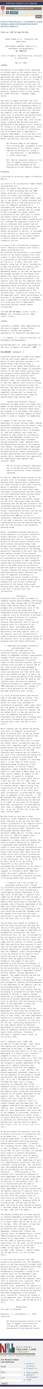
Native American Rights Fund (23, 8)
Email (3, 1366)
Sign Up (4, 1383)
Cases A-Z (13, 26)
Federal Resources (11, 24)
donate (14, 12)
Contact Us (31, 1368)
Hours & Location (30, 1364)
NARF (28, 1379)
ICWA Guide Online (11, 22)
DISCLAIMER (32, 1372)
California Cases (32, 22)
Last (3, 1377)
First (3, 1372)
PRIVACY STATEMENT (32, 1376)
